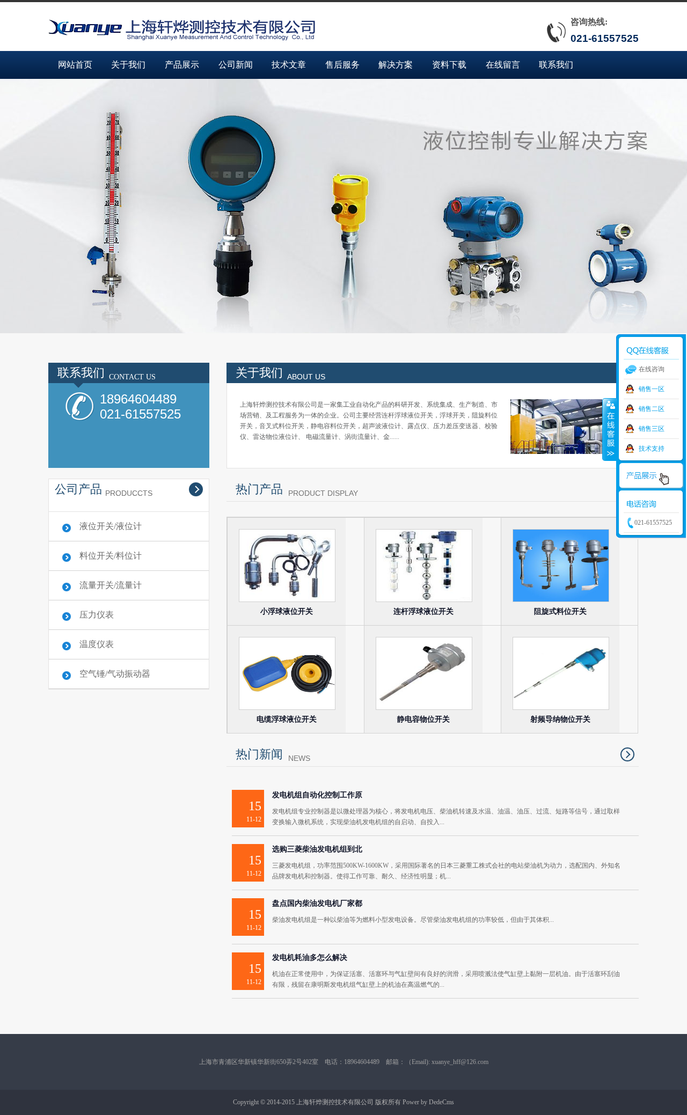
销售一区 (651, 389)
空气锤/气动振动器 (114, 673)
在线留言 (503, 64)
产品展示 (182, 64)
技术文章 (289, 64)
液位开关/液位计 (110, 526)
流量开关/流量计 (110, 585)
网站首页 (75, 64)
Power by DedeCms (428, 1102)
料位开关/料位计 (110, 555)
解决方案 (395, 64)
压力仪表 (96, 614)
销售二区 (651, 409)
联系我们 (556, 64)
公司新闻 (235, 64)
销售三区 (651, 428)
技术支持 (651, 448)
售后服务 (342, 64)
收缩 (609, 429)
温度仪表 (96, 644)
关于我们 (128, 64)
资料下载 (449, 64)
